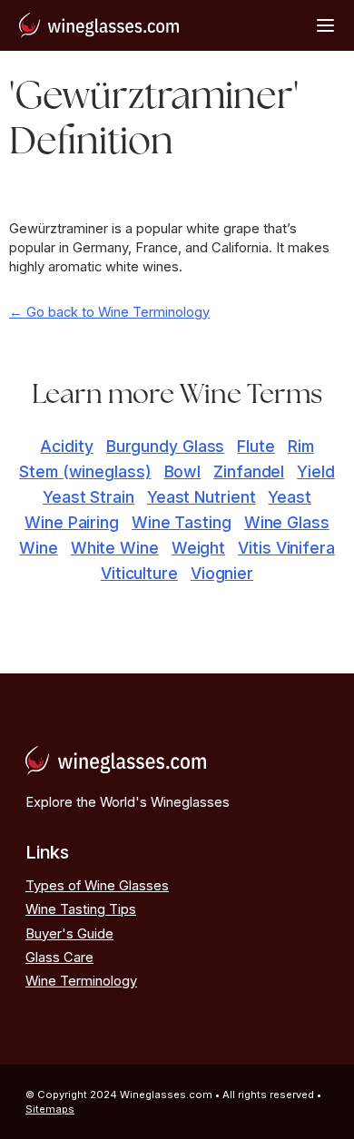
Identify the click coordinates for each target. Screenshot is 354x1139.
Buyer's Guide (69, 934)
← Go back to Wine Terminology (109, 312)
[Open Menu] (325, 25)
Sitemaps (49, 1109)
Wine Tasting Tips (80, 909)
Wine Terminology (81, 981)
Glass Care (59, 957)
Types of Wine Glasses (97, 886)
